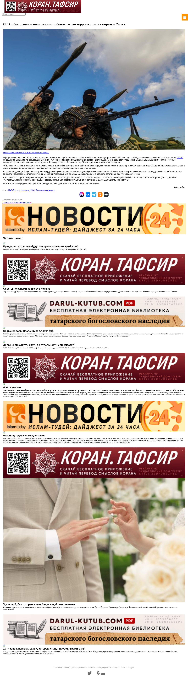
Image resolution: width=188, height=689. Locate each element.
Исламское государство (45, 190)
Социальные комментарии (17, 202)
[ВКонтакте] (88, 194)
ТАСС (180, 157)
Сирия (16, 190)
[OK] (100, 194)
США (10, 190)
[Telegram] (94, 194)
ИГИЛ (32, 190)
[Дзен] (106, 194)
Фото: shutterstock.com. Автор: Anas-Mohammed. (26, 153)
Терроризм (24, 190)
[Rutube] (81, 194)
